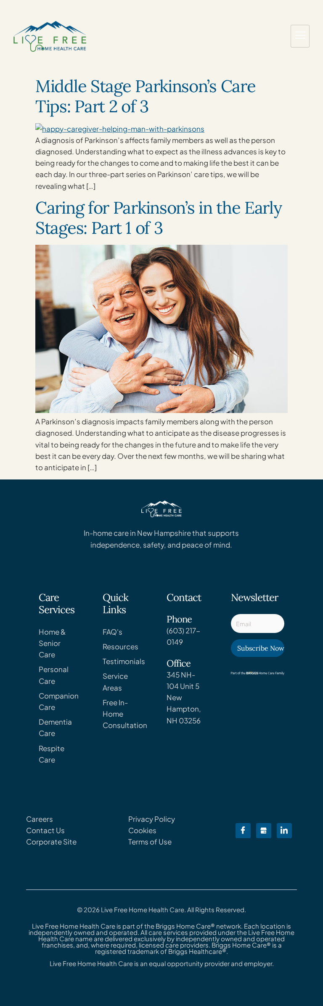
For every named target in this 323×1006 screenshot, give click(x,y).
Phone (179, 619)
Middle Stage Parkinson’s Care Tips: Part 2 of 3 (145, 96)
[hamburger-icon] (300, 36)
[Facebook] (243, 830)
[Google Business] (263, 830)
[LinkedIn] (284, 830)
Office (179, 663)
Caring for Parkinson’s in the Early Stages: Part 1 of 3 (158, 217)
